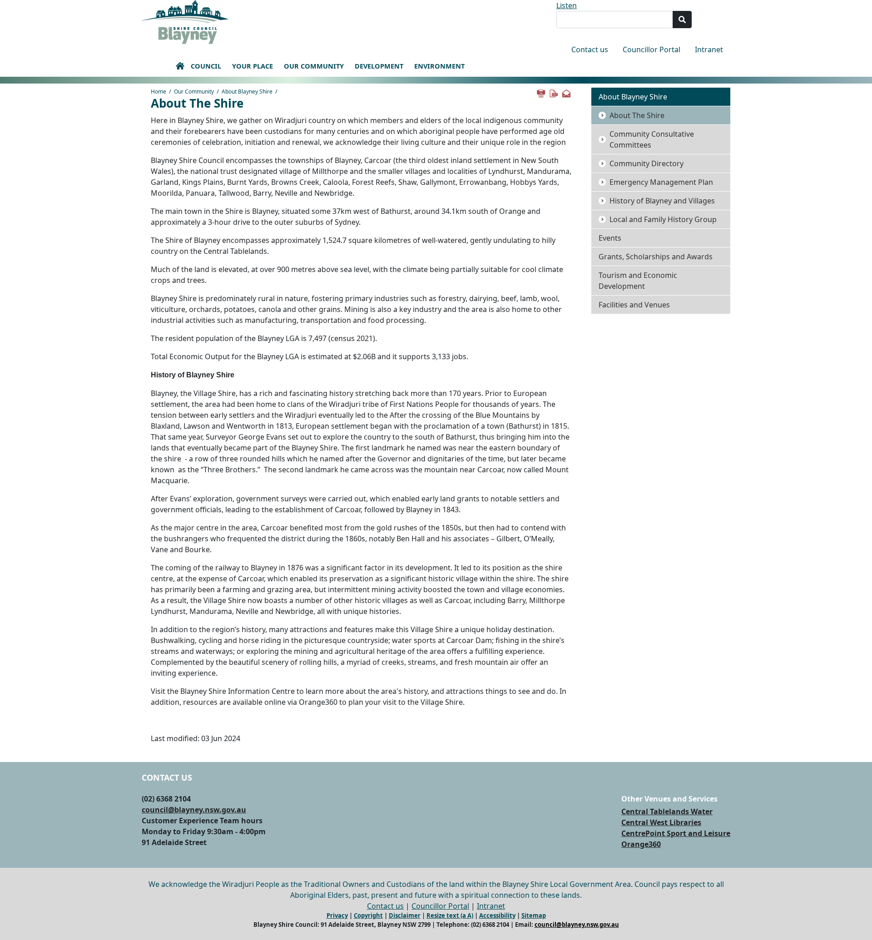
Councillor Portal (651, 49)
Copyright (368, 915)
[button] (179, 66)
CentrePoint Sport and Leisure (675, 833)
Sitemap (533, 915)
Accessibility (497, 915)
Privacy (337, 915)
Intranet (709, 49)
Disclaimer (405, 915)
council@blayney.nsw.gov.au (194, 810)
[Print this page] (540, 93)
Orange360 (641, 844)
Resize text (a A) (449, 915)
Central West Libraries (661, 822)
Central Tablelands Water (667, 811)
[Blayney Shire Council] (185, 21)
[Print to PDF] (553, 93)
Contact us (589, 49)
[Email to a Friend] (565, 93)
